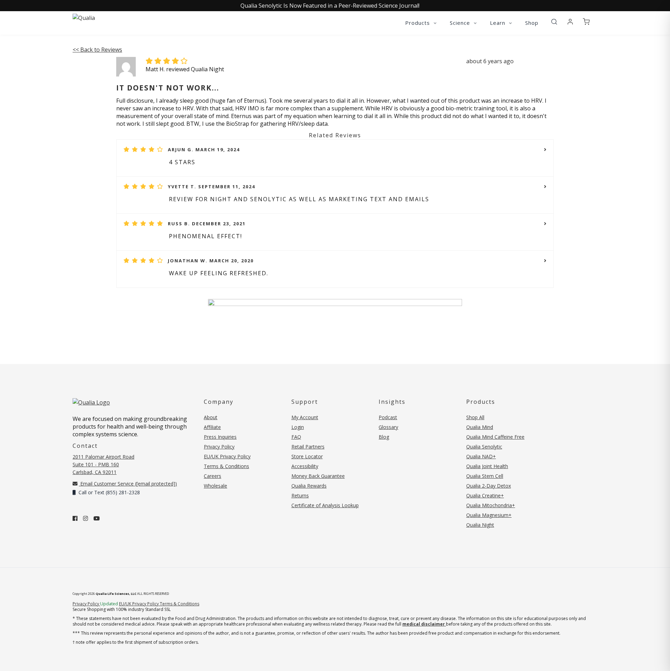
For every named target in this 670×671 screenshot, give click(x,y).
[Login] (570, 22)
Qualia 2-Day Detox (488, 485)
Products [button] (418, 22)
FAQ (296, 436)
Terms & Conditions (226, 466)
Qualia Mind (479, 427)
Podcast (388, 417)
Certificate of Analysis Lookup (325, 505)
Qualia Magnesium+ (489, 515)
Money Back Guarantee (318, 476)
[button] (554, 22)
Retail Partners (308, 446)
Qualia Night (480, 525)
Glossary (388, 427)
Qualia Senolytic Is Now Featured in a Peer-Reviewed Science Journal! (329, 5)
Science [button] (461, 22)
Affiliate (212, 427)
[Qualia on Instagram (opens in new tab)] (85, 518)
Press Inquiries (220, 436)
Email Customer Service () (128, 483)
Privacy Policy (219, 446)
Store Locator (307, 456)
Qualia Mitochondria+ (490, 505)
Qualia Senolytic (484, 446)
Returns (300, 495)
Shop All (475, 417)
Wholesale (215, 485)
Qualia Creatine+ (485, 495)
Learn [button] (498, 22)
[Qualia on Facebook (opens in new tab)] (75, 518)
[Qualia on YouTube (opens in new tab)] (97, 518)
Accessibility (304, 466)
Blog (384, 436)
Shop (531, 22)
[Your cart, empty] (586, 22)
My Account (304, 417)
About (210, 417)
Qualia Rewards (309, 485)
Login (297, 427)
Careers (212, 476)
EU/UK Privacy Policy (227, 456)
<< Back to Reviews (97, 49)
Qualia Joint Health (487, 466)
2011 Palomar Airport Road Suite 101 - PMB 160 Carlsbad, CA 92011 (103, 464)
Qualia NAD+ (481, 456)
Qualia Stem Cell (484, 476)
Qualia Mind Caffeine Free (495, 436)
